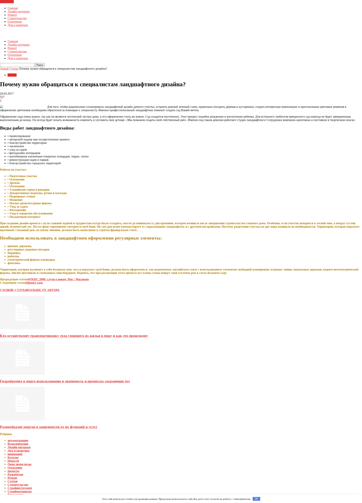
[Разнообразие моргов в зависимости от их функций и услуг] (22, 419)
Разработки (15, 474)
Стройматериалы (20, 491)
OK (256, 498)
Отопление (15, 21)
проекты (13, 471)
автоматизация (18, 440)
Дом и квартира (18, 25)
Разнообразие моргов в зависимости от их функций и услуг (48, 427)
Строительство (17, 18)
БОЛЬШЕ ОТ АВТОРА (43, 290)
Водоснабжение (18, 443)
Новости (13, 460)
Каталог (13, 457)
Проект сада (34, 282)
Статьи (12, 75)
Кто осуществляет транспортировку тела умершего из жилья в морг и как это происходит (74, 336)
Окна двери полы (19, 464)
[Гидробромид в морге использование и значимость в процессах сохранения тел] (22, 373)
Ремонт (12, 14)
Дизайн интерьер (19, 11)
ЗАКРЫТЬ (7, 1)
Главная (13, 8)
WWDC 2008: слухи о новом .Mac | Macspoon (58, 279)
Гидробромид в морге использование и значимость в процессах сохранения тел (65, 381)
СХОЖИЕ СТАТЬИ (13, 290)
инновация (15, 454)
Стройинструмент (20, 488)
